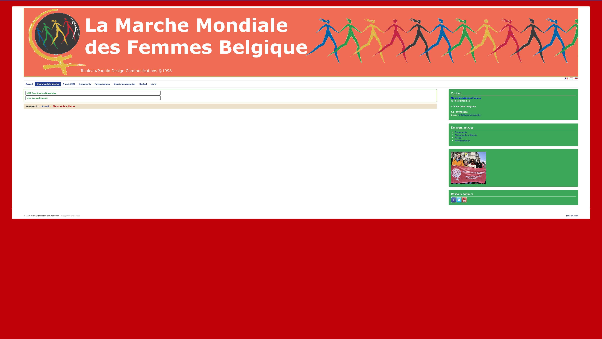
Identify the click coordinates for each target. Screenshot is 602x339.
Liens (153, 83)
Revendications (102, 83)
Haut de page (572, 215)
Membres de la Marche (48, 83)
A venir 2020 (69, 83)
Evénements (85, 83)
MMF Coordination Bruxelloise (41, 93)
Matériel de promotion (124, 83)
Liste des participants (37, 97)
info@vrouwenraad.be (470, 114)
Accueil (29, 83)
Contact (143, 83)
